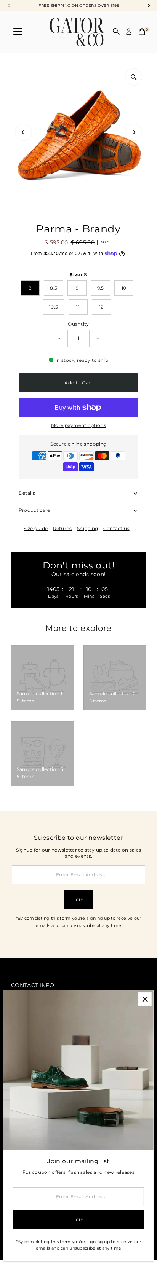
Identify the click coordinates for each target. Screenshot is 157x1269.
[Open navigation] (18, 31)
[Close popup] (145, 999)
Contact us (116, 528)
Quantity (78, 324)
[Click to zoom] (133, 77)
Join (78, 899)
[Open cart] (142, 31)
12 (101, 307)
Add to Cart (78, 382)
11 (78, 307)
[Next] (133, 132)
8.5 (53, 288)
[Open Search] (116, 31)
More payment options (78, 425)
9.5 (100, 288)
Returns (62, 528)
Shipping (87, 528)
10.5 (53, 307)
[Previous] (23, 132)
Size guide (36, 528)
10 (124, 288)
